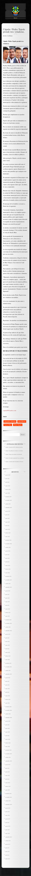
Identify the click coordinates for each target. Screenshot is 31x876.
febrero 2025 (7, 532)
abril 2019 (7, 779)
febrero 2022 (7, 656)
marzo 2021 (7, 695)
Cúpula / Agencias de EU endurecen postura (14, 447)
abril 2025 (7, 525)
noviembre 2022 (8, 623)
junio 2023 (7, 598)
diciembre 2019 (8, 750)
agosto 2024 (7, 551)
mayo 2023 (7, 601)
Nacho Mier (7, 425)
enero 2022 (7, 659)
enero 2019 (7, 790)
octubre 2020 (7, 713)
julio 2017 (7, 822)
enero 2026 (7, 493)
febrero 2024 (7, 569)
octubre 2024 (7, 547)
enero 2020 (7, 746)
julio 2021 (7, 681)
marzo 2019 (7, 782)
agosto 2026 (7, 475)
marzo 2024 (7, 565)
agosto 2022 (7, 634)
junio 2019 (7, 771)
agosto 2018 (7, 808)
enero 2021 (7, 703)
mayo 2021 (7, 688)
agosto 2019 (7, 764)
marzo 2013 (7, 858)
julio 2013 (7, 847)
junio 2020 (7, 728)
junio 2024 (7, 558)
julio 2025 (7, 514)
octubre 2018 (7, 800)
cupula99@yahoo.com (9, 410)
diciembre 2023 (8, 576)
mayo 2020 (7, 732)
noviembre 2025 (8, 500)
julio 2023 (7, 594)
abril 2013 (7, 855)
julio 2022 (7, 637)
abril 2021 (7, 692)
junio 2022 (7, 641)
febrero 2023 (7, 612)
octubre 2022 (7, 627)
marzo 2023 (7, 609)
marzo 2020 (7, 739)
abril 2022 (7, 648)
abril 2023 (7, 605)
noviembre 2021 (8, 666)
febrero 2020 (7, 743)
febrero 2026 (7, 489)
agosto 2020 (7, 721)
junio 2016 (7, 829)
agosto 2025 (7, 511)
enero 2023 (7, 616)
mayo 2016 (7, 833)
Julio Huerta (21, 421)
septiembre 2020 (8, 717)
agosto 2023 (7, 590)
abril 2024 (7, 561)
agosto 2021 (7, 677)
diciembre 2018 (8, 793)
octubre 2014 (7, 840)
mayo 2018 (7, 815)
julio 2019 (7, 768)
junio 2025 (7, 518)
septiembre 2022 (8, 630)
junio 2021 (7, 685)
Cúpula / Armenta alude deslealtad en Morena (14, 461)
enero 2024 (7, 572)
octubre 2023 (7, 583)
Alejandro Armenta (10, 421)
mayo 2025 (7, 522)
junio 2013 (7, 851)
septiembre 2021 (8, 674)
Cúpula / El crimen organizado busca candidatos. (14, 458)
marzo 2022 (7, 652)
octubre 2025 (7, 504)
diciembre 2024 (8, 540)
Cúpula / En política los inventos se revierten (14, 450)
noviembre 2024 (8, 543)
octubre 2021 (7, 670)
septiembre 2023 (8, 587)
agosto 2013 (7, 844)
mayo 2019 (7, 775)
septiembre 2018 (8, 804)
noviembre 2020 (8, 710)
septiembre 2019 (8, 761)
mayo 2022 (7, 645)
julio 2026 (7, 478)
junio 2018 (7, 811)
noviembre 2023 (8, 580)
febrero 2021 (7, 699)
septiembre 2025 (8, 507)
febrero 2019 (7, 786)
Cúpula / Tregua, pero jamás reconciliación (13, 454)
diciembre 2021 (8, 663)
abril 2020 (7, 735)
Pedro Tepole (18, 425)
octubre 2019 (7, 757)
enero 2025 (7, 536)
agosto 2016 (7, 826)
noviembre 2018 (8, 797)
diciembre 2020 (8, 706)
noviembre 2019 (8, 753)
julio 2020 (7, 724)
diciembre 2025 (8, 496)
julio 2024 (7, 554)
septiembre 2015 (8, 837)
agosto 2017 (7, 818)
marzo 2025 (7, 529)
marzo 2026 (7, 485)
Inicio (15, 18)
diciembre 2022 (8, 619)
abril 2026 (7, 482)
